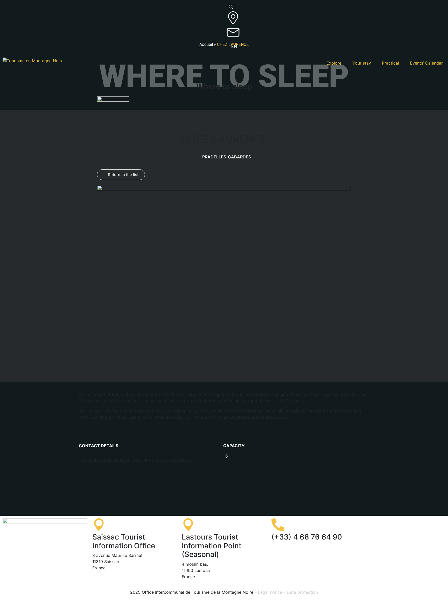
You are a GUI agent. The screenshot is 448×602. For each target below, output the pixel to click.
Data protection (302, 592)
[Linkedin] (410, 524)
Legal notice (270, 592)
